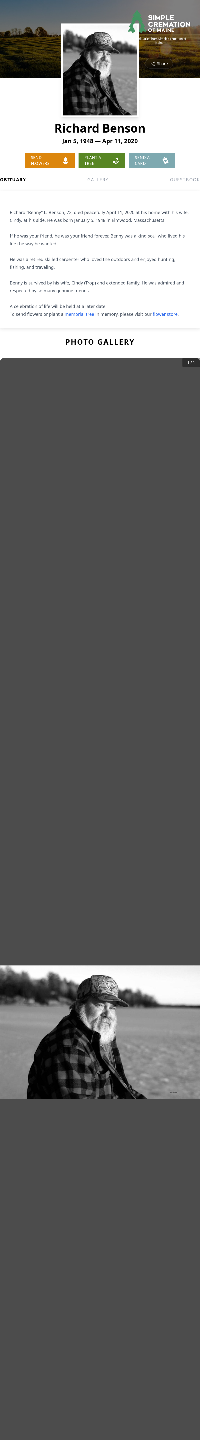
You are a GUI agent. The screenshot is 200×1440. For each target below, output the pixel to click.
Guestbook (185, 179)
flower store (165, 314)
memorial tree (79, 314)
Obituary (13, 179)
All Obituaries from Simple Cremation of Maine (159, 41)
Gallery (98, 179)
